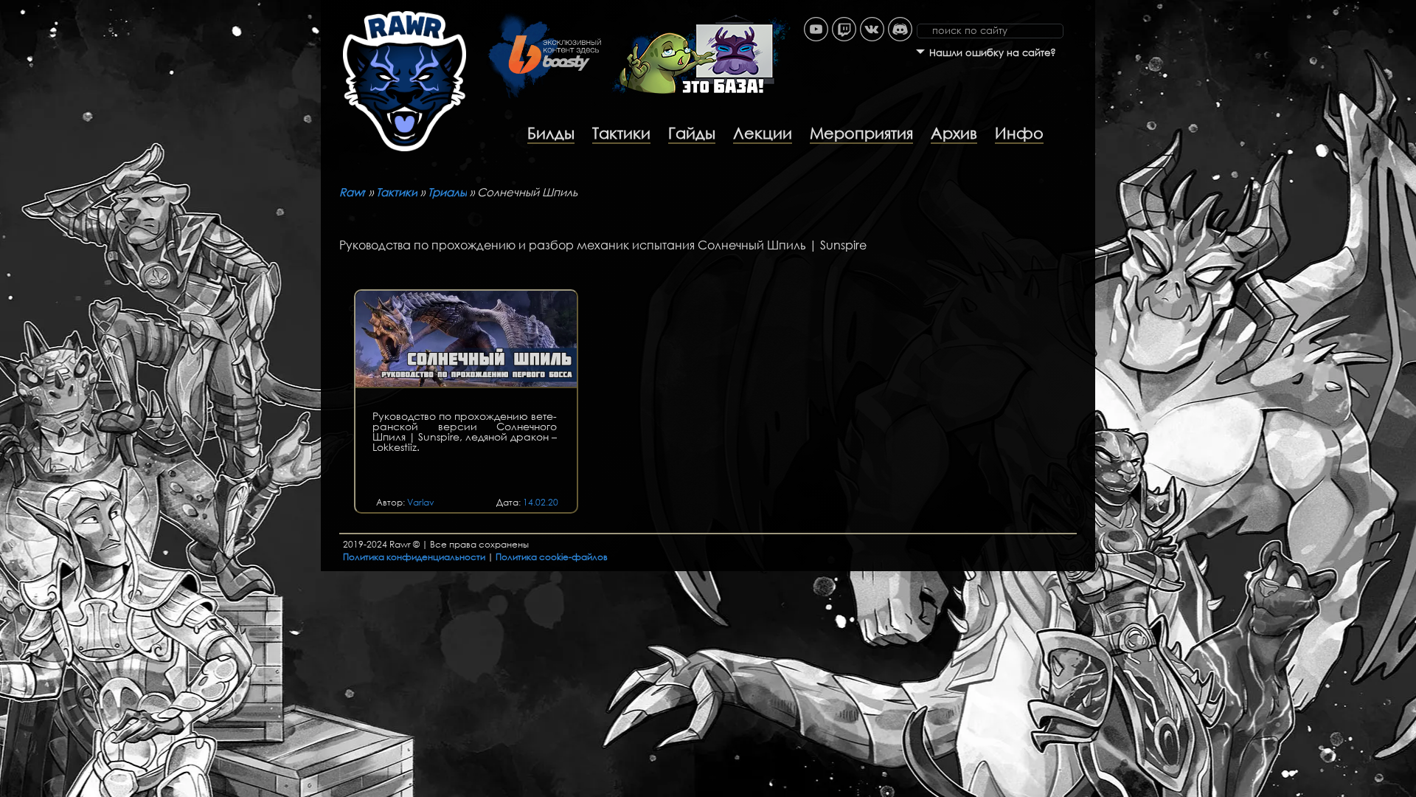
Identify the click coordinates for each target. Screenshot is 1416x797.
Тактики (621, 133)
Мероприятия (861, 133)
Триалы (447, 191)
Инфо (1019, 133)
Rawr (352, 191)
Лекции (762, 133)
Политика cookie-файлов (552, 557)
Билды (551, 133)
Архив (954, 133)
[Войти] (1087, 7)
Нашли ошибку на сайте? (992, 52)
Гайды (691, 133)
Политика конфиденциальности (414, 557)
